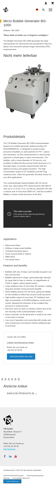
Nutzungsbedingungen (35, 476)
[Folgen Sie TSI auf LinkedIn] (10, 456)
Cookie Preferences (12, 481)
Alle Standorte (9, 449)
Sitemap (6, 478)
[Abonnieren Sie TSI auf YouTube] (16, 456)
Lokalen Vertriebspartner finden (20, 342)
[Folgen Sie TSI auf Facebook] (4, 456)
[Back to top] (52, 482)
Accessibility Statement (21, 478)
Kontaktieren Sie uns (21, 357)
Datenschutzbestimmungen (13, 476)
